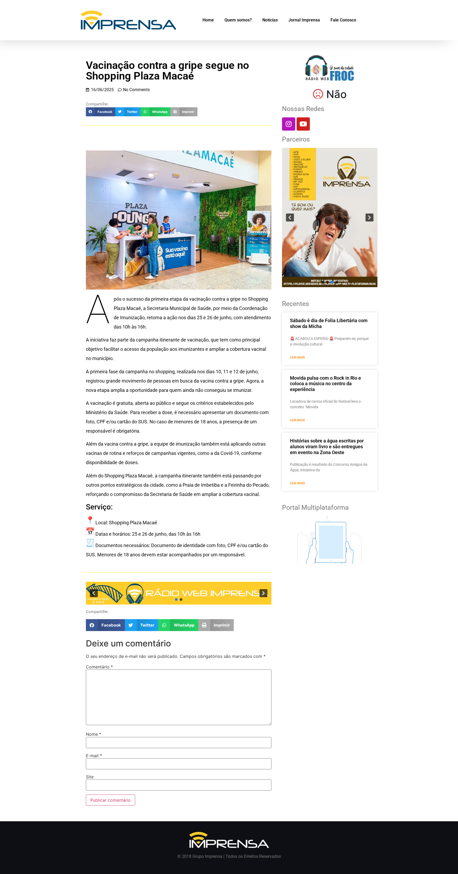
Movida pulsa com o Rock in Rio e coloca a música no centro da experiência (325, 383)
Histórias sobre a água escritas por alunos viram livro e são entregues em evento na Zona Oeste (327, 446)
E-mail (94, 755)
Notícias (270, 20)
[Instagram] (288, 124)
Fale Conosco (343, 20)
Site (90, 777)
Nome (93, 734)
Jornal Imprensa (304, 20)
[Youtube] (303, 124)
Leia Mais (297, 357)
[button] (100, 111)
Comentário (99, 667)
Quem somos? (238, 20)
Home (208, 20)
